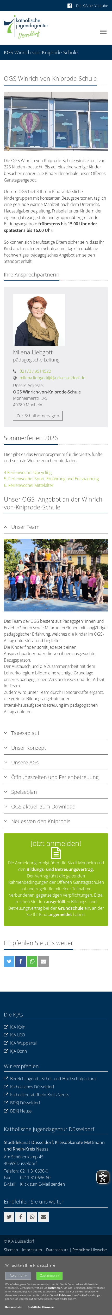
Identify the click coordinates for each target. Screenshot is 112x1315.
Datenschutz (57, 1249)
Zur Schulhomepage (36, 416)
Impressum (32, 1249)
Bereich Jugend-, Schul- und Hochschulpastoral (53, 1079)
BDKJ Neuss (21, 1111)
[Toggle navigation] (103, 32)
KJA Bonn (18, 1051)
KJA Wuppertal (23, 1043)
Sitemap (11, 1249)
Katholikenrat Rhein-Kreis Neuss (39, 1095)
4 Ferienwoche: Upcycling (28, 472)
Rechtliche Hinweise (89, 1249)
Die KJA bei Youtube (92, 5)
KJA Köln (17, 1027)
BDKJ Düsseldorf (25, 1103)
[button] (9, 961)
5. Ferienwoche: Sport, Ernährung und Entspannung (51, 479)
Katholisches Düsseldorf (32, 1087)
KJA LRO (17, 1035)
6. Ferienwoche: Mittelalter (28, 485)
